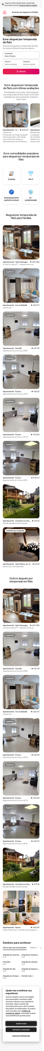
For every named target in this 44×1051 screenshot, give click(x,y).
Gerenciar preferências (21, 1036)
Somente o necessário (21, 1030)
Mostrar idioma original (28, 5)
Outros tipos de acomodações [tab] (15, 948)
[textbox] (12, 64)
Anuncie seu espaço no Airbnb (25, 12)
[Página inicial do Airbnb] (4, 12)
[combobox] (21, 56)
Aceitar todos (21, 1024)
